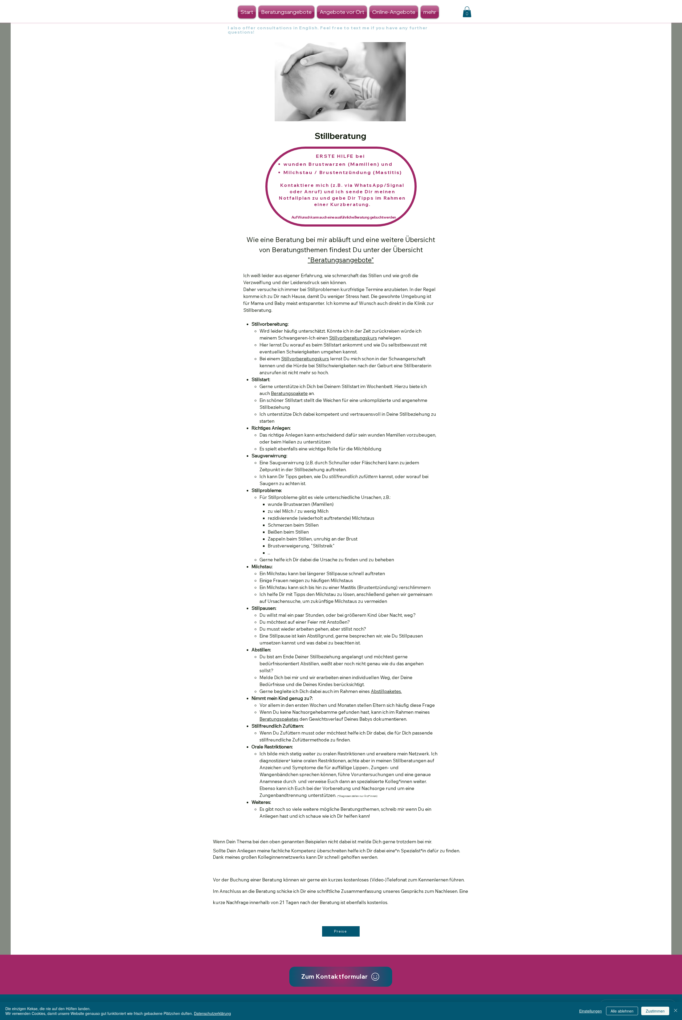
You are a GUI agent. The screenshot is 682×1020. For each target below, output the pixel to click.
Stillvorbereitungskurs (353, 338)
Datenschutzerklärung (212, 1013)
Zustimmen (655, 1011)
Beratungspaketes (278, 719)
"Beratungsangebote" (341, 260)
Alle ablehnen (622, 1011)
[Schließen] (675, 1011)
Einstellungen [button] (590, 1011)
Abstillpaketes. (386, 691)
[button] (467, 11)
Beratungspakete (289, 393)
